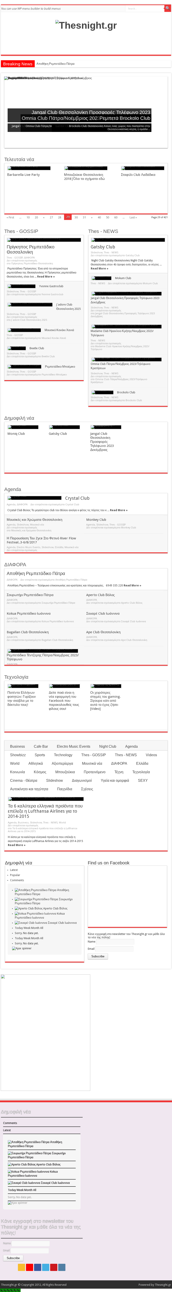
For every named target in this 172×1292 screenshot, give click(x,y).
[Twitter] (45, 1267)
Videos (151, 755)
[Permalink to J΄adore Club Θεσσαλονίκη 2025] (30, 304)
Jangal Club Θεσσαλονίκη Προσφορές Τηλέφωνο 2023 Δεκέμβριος (102, 442)
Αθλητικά (35, 763)
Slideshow (13, 291)
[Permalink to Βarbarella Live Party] (29, 168)
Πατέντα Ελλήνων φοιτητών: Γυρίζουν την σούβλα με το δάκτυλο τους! (21, 699)
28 (59, 217)
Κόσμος (40, 772)
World (14, 763)
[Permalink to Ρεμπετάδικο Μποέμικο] (24, 366)
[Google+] (29, 1267)
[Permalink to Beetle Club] (17, 348)
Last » (133, 217)
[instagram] (61, 1267)
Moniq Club (16, 434)
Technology (63, 755)
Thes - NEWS (103, 231)
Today (19, 928)
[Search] (167, 8)
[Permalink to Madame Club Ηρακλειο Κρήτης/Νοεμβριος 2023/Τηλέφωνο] (126, 326)
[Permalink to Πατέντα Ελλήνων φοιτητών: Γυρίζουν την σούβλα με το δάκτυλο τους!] (23, 686)
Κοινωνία (17, 772)
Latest (14, 870)
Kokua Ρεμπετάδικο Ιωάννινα (29, 614)
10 (28, 217)
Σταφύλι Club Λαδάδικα (138, 175)
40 (99, 217)
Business (17, 746)
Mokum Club (123, 278)
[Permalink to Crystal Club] (34, 498)
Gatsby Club (103, 247)
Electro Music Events (28, 547)
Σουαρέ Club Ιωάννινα (103, 614)
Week (27, 928)
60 (115, 217)
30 (76, 217)
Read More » (46, 276)
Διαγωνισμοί (82, 780)
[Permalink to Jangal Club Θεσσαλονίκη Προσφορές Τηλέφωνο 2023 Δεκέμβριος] (126, 293)
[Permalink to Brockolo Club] (102, 392)
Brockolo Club (135, 118)
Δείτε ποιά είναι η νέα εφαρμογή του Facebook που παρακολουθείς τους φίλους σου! (64, 701)
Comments (17, 880)
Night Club (107, 746)
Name (91, 941)
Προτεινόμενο (94, 772)
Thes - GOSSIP (21, 231)
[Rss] (21, 1267)
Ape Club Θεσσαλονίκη (103, 632)
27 (51, 217)
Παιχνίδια (64, 789)
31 (84, 217)
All (41, 928)
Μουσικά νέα (37, 524)
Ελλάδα (59, 547)
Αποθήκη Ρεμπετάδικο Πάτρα (56, 63)
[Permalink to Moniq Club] (23, 427)
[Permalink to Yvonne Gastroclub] (21, 286)
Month (35, 928)
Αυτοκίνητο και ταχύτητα (29, 789)
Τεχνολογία (16, 677)
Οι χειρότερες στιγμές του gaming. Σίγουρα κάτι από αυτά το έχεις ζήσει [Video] (105, 701)
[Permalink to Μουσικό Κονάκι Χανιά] (24, 330)
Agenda (12, 489)
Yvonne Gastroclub (51, 286)
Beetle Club (37, 348)
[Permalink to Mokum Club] (101, 278)
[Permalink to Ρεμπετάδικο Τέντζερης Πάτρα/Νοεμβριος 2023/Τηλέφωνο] (43, 651)
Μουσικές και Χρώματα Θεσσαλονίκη (34, 520)
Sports (40, 755)
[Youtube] (53, 1267)
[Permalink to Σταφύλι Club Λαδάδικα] (142, 168)
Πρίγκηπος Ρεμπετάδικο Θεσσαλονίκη (30, 249)
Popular (15, 875)
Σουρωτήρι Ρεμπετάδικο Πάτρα (30, 595)
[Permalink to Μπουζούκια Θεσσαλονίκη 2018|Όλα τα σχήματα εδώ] (85, 168)
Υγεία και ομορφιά (115, 780)
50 (107, 217)
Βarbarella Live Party (23, 175)
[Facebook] (37, 1267)
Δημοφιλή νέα (19, 418)
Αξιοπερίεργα (62, 763)
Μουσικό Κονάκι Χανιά (59, 330)
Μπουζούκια (65, 772)
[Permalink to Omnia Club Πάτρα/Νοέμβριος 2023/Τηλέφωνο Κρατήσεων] (126, 359)
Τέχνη (118, 772)
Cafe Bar (41, 746)
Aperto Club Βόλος (100, 595)
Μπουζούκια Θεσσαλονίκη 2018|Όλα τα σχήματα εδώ (84, 177)
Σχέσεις (87, 789)
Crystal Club (77, 498)
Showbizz (18, 755)
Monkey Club (96, 520)
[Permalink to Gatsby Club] (128, 240)
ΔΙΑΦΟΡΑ (29, 257)
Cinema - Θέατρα (23, 780)
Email (91, 948)
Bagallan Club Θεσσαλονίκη (28, 632)
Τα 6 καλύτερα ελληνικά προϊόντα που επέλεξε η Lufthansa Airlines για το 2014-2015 (45, 811)
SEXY (143, 780)
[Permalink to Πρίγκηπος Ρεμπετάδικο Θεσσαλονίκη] (44, 240)
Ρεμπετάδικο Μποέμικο (60, 366)
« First (10, 217)
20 (36, 217)
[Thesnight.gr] (86, 25)
